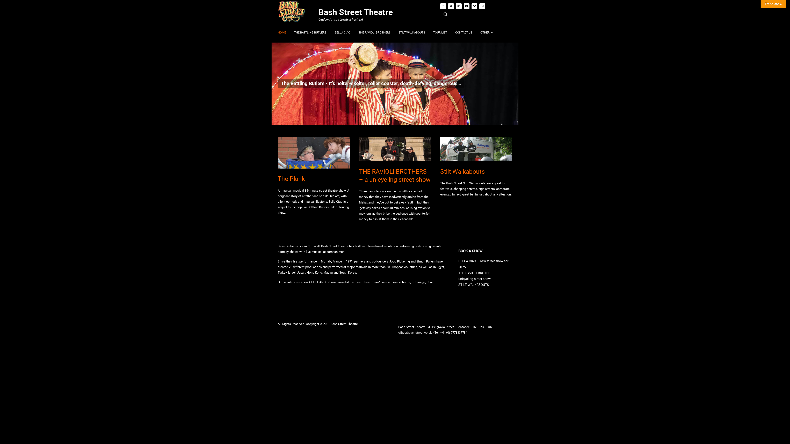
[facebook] (443, 6)
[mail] (482, 6)
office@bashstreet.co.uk (415, 332)
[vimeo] (474, 6)
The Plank (291, 178)
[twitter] (451, 6)
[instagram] (459, 6)
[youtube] (466, 6)
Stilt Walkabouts (462, 171)
